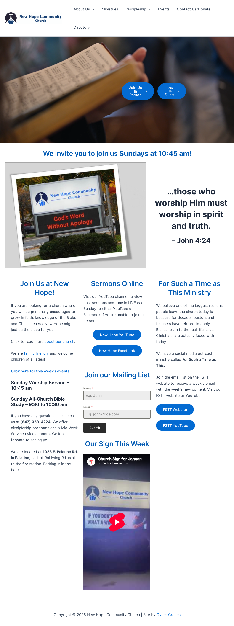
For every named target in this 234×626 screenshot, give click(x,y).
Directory (82, 27)
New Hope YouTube (117, 334)
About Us (82, 9)
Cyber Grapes (169, 614)
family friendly (36, 353)
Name (88, 388)
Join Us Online (169, 91)
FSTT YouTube (175, 425)
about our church (59, 341)
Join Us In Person (135, 91)
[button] (92, 9)
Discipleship (135, 9)
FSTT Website (175, 409)
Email (88, 407)
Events (164, 9)
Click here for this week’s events (40, 371)
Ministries (110, 9)
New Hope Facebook (117, 350)
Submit (95, 428)
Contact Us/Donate (193, 9)
